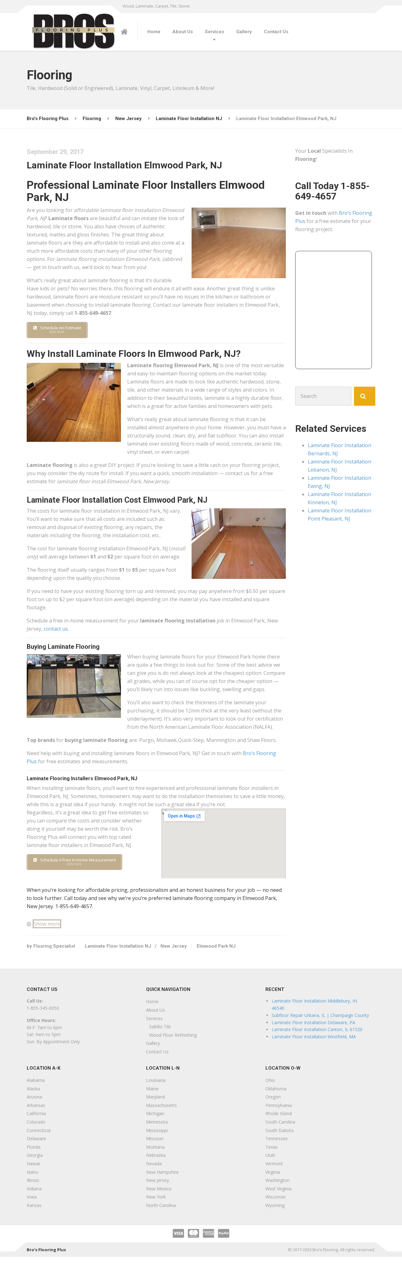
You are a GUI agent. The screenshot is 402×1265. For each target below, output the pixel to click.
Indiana (34, 1189)
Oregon (273, 1097)
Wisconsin (275, 1197)
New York (156, 1197)
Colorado (36, 1122)
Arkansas (36, 1105)
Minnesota (157, 1122)
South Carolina (280, 1122)
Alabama (36, 1080)
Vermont (274, 1164)
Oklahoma (275, 1089)
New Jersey (173, 946)
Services (214, 31)
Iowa (32, 1197)
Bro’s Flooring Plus (46, 1249)
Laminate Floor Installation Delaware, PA (313, 1022)
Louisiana (156, 1080)
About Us (182, 31)
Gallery (244, 31)
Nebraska (156, 1155)
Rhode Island (278, 1113)
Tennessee (276, 1138)
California (36, 1113)
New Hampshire (162, 1172)
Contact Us (276, 31)
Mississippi (157, 1130)
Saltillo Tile (160, 1026)
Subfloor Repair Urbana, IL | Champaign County (320, 1015)
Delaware (36, 1138)
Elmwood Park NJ (216, 946)
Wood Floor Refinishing (173, 1035)
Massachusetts (161, 1105)
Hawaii (33, 1164)
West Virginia (278, 1189)
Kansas (34, 1205)
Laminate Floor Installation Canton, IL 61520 (317, 1029)
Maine (152, 1089)
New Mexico (158, 1189)
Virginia (272, 1172)
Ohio (270, 1080)
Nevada (154, 1164)
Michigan (155, 1113)
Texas (271, 1147)
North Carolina (161, 1205)
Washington (277, 1180)
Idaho (32, 1172)
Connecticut (39, 1130)
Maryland (155, 1097)
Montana (155, 1147)
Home (153, 31)
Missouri (154, 1138)
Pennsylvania (278, 1105)
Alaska (33, 1089)
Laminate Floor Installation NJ (118, 946)
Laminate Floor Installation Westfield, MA (314, 1037)
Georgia (35, 1155)
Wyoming (275, 1205)
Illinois (33, 1180)
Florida (34, 1147)
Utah (270, 1155)
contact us (56, 628)
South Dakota (279, 1130)
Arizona (34, 1097)
